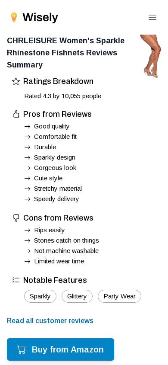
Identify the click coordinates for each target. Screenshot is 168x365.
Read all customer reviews (50, 320)
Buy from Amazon (68, 349)
